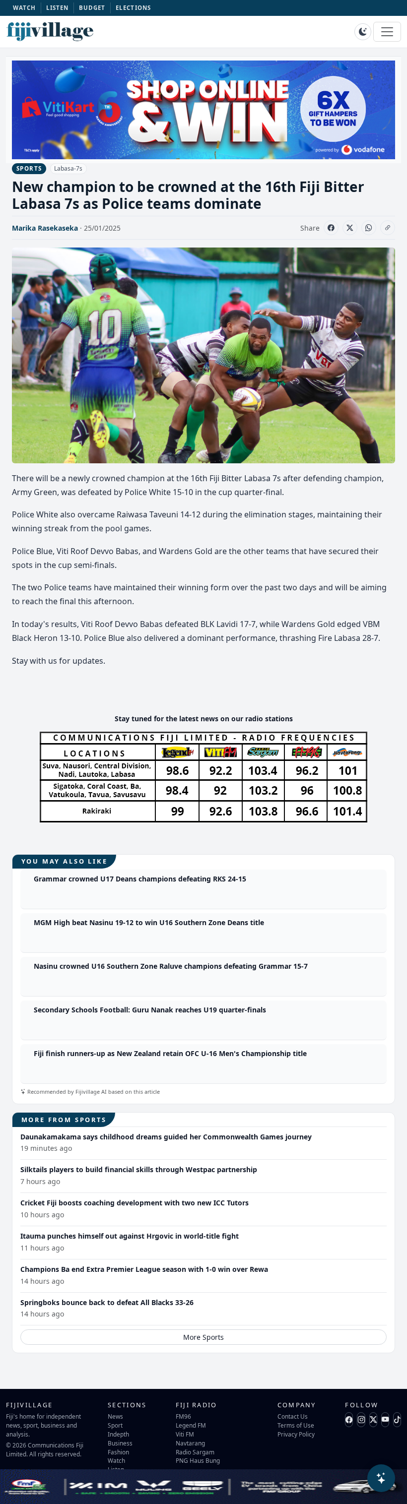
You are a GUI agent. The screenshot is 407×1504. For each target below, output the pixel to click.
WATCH (24, 7)
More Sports (203, 1337)
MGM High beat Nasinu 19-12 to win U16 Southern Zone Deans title (149, 922)
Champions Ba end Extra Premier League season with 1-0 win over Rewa (144, 1269)
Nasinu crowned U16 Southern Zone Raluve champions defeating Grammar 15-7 (171, 966)
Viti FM (185, 1434)
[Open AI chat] (381, 1478)
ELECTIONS (133, 7)
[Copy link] (387, 227)
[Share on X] (349, 227)
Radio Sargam (195, 1452)
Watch (116, 1460)
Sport (115, 1425)
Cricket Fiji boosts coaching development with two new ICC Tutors (134, 1202)
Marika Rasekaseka (45, 228)
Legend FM (191, 1425)
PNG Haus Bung (198, 1460)
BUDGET (92, 7)
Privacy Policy (296, 1434)
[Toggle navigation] (387, 32)
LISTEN (57, 7)
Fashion (118, 1452)
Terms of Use (295, 1425)
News (115, 1416)
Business (120, 1443)
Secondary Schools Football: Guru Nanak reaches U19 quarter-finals (150, 1009)
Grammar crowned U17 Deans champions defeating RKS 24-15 (140, 878)
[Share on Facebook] (331, 227)
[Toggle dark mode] (362, 31)
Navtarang (190, 1443)
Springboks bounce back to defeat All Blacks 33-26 (107, 1302)
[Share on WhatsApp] (368, 227)
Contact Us (292, 1416)
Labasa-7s (68, 168)
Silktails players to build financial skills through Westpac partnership (138, 1169)
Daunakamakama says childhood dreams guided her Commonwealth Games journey (166, 1136)
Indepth (118, 1434)
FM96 (183, 1416)
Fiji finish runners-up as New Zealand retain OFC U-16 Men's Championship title (170, 1053)
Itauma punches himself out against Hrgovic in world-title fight (129, 1236)
